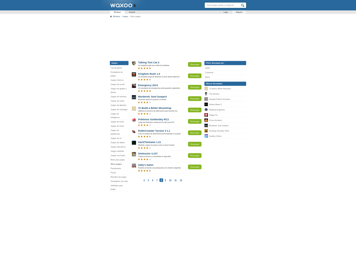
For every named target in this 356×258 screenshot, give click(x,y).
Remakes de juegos (119, 177)
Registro (239, 12)
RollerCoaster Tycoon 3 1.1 (154, 130)
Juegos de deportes (118, 105)
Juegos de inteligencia (115, 115)
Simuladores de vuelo (119, 181)
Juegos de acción (118, 84)
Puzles (113, 173)
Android (132, 12)
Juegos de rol (116, 138)
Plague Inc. (213, 115)
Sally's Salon (145, 165)
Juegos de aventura (118, 97)
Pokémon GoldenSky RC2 (153, 119)
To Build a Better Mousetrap (154, 108)
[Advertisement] (178, 38)
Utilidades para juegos (117, 187)
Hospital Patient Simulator (219, 99)
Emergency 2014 (148, 85)
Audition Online (215, 136)
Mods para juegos (118, 160)
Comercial (209, 73)
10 (170, 180)
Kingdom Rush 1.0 (149, 73)
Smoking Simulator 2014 (219, 131)
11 (176, 180)
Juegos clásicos (117, 80)
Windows (117, 12)
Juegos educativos (118, 147)
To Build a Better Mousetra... (220, 89)
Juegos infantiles (117, 151)
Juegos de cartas (117, 101)
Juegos (125, 16)
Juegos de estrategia (119, 109)
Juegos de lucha (117, 122)
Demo (207, 77)
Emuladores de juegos (117, 74)
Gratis (207, 68)
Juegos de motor (117, 126)
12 (181, 180)
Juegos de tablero (118, 142)
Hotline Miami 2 (215, 104)
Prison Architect (215, 120)
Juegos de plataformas (115, 132)
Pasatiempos (116, 168)
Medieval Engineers (217, 110)
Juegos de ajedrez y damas (119, 90)
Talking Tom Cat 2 (148, 62)
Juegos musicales (118, 155)
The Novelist (214, 94)
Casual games (116, 68)
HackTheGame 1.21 (149, 142)
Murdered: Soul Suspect (152, 96)
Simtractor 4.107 (148, 153)
